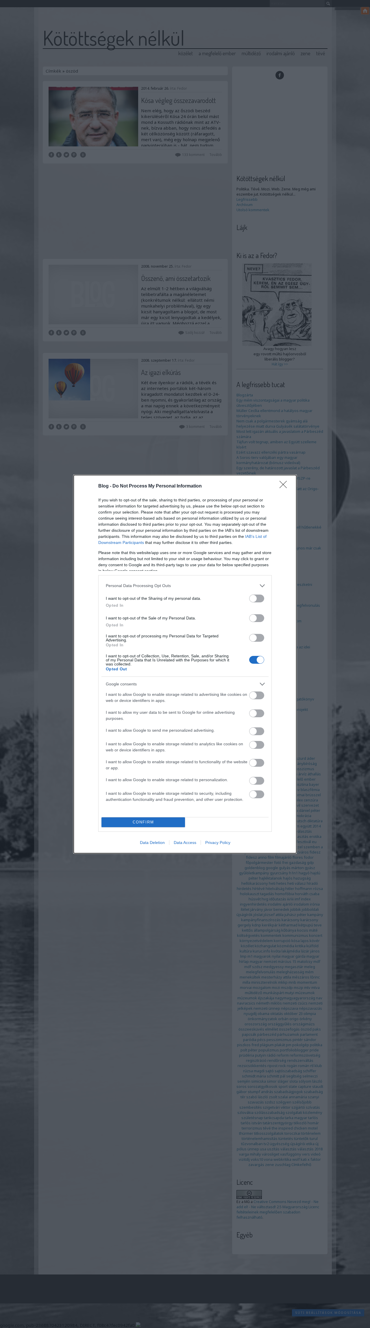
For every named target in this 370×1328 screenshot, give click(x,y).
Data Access (185, 842)
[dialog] (185, 664)
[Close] (285, 486)
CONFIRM (143, 822)
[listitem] (185, 586)
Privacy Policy (217, 842)
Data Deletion (152, 842)
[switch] (256, 598)
